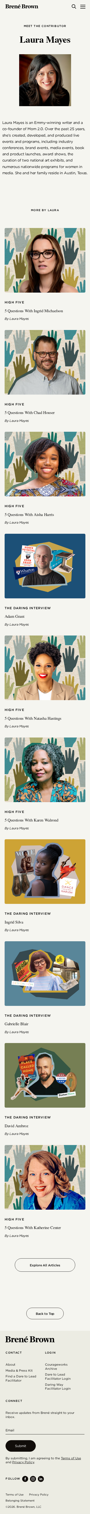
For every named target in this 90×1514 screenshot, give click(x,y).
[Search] (74, 6)
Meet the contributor (45, 26)
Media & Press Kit (19, 1370)
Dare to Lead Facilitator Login (58, 1376)
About (10, 1364)
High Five (14, 302)
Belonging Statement (20, 1500)
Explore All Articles (45, 1265)
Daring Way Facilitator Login (58, 1387)
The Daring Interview (28, 608)
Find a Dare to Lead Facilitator (21, 1378)
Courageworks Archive (56, 1366)
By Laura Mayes (17, 319)
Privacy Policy (23, 1462)
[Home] (22, 6)
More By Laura (45, 210)
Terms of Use (71, 1458)
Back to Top (45, 1314)
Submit (20, 1446)
